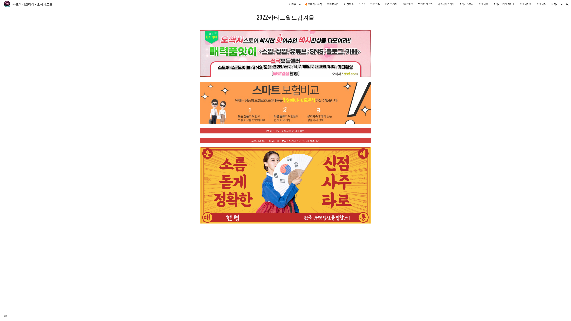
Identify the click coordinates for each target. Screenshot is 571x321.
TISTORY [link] (375, 4)
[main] (285, 17)
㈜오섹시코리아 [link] (446, 4)
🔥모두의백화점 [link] (313, 4)
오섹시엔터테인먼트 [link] (504, 4)
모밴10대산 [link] (333, 4)
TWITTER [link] (408, 4)
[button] (567, 4)
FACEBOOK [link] (391, 4)
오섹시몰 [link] (483, 4)
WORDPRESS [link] (425, 4)
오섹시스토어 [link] (466, 4)
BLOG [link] (362, 4)
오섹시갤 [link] (541, 4)
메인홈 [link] (293, 4)
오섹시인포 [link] (526, 4)
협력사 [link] (554, 4)
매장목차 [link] (349, 4)
